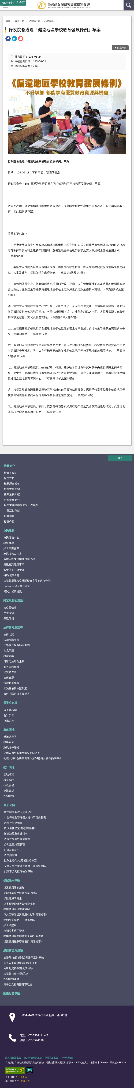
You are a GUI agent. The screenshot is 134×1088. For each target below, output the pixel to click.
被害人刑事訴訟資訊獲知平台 (20, 963)
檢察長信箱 (10, 607)
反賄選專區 (10, 737)
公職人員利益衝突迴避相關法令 (21, 753)
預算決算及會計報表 (16, 833)
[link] (8, 39)
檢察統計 (8, 780)
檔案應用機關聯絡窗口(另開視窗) (22, 941)
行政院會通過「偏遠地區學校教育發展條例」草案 (55, 30)
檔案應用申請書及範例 (16, 909)
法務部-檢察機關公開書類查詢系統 (23, 957)
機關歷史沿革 (12, 483)
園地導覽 (8, 774)
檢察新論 (8, 656)
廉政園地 (8, 729)
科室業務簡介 (12, 500)
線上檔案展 (10, 925)
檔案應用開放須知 (13, 887)
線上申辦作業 (11, 548)
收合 (120, 458)
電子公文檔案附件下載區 (17, 984)
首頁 (8, 21)
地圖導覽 (9, 516)
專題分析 (8, 790)
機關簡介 (9, 465)
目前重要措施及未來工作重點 (21, 505)
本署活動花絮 (12, 510)
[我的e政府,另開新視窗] (30, 1071)
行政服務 (8, 785)
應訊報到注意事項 (13, 564)
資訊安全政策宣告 (33, 1058)
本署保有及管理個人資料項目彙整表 (25, 817)
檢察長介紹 (10, 473)
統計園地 (8, 767)
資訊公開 (19, 21)
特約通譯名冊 (11, 575)
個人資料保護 (11, 667)
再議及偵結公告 (13, 850)
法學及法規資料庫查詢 (16, 645)
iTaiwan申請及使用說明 (16, 586)
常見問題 (8, 650)
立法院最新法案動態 (15, 688)
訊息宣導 (49, 21)
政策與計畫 (34, 21)
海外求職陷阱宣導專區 (16, 694)
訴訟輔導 (8, 543)
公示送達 (8, 721)
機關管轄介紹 (12, 489)
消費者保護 (10, 672)
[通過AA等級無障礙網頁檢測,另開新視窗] (15, 1071)
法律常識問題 (11, 640)
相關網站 (8, 796)
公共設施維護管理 (14, 844)
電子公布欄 (10, 702)
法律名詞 (8, 634)
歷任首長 (9, 478)
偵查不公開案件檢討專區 (18, 871)
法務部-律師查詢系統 (15, 973)
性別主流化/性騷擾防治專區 (20, 860)
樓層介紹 (9, 521)
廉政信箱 (8, 618)
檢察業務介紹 (12, 494)
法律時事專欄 (11, 683)
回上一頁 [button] (121, 48)
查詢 (129, 5)
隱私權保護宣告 (13, 1058)
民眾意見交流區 (13, 600)
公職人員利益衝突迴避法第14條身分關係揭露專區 (32, 758)
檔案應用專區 (11, 880)
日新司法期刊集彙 (13, 661)
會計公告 (8, 715)
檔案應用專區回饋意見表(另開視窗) (23, 936)
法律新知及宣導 (13, 627)
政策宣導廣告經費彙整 (17, 839)
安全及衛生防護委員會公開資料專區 (25, 866)
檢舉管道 (8, 742)
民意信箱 (8, 613)
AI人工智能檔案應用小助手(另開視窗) (25, 914)
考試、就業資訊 (12, 591)
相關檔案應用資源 (13, 931)
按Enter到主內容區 (13, 2)
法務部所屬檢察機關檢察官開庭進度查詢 (27, 580)
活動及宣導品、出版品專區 (19, 920)
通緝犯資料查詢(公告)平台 (18, 968)
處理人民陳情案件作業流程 (19, 559)
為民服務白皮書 (12, 554)
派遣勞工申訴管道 (13, 570)
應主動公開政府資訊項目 (18, 812)
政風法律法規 (11, 747)
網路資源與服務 (13, 950)
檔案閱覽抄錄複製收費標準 (19, 904)
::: (1, 15)
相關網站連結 (11, 979)
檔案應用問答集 (12, 898)
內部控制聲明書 (13, 823)
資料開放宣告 (51, 1058)
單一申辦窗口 (67, 1058)
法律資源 (8, 677)
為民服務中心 (11, 537)
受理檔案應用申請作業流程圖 (20, 893)
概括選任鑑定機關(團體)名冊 (20, 828)
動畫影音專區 (11, 993)
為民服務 (8, 530)
